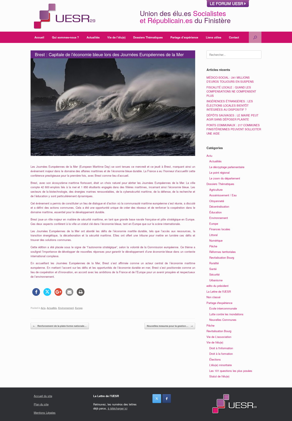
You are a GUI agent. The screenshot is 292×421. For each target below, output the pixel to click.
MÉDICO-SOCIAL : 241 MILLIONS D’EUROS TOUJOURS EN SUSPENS (230, 79)
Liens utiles (213, 37)
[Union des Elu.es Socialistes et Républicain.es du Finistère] (64, 15)
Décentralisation (219, 206)
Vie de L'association (218, 337)
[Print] (80, 294)
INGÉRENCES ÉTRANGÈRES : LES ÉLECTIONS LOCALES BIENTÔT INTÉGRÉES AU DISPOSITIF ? (229, 105)
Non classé (213, 297)
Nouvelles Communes (222, 320)
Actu (43, 308)
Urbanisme (216, 280)
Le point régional (219, 172)
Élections (215, 359)
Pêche (213, 246)
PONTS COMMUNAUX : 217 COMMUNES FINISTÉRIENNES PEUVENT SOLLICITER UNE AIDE (233, 129)
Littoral (213, 235)
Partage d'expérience (219, 303)
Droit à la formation (221, 354)
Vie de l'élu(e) (214, 342)
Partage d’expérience (184, 37)
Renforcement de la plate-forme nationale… (60, 325)
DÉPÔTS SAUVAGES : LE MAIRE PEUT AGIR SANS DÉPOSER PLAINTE (232, 117)
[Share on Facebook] (36, 294)
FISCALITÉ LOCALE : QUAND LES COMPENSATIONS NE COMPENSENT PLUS (231, 91)
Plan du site (41, 404)
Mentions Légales (45, 413)
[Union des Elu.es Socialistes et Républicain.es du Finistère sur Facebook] (166, 398)
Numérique (216, 240)
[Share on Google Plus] (58, 294)
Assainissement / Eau (223, 195)
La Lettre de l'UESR (218, 291)
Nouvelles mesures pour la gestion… (170, 325)
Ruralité (214, 263)
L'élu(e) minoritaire (220, 365)
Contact (234, 37)
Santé (213, 269)
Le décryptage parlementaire (226, 167)
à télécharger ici (117, 408)
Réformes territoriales (222, 252)
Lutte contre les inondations (226, 314)
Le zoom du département (224, 178)
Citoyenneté (216, 201)
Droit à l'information (221, 348)
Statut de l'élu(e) (219, 376)
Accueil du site (43, 396)
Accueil (39, 37)
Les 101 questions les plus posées (230, 371)
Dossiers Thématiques (148, 37)
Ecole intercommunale (223, 308)
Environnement (66, 308)
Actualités (93, 37)
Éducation (215, 212)
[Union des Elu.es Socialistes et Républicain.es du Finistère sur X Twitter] (156, 398)
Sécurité (214, 274)
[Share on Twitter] (47, 294)
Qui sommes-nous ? (65, 37)
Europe (79, 308)
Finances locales (219, 229)
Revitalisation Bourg (221, 257)
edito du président (217, 286)
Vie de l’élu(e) (116, 37)
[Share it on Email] (69, 294)
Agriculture (216, 190)
